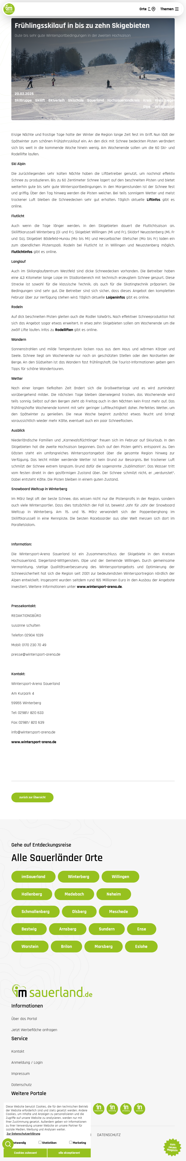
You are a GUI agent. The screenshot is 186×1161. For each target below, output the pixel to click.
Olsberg (79, 912)
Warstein (30, 946)
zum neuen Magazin (172, 1147)
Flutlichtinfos (21, 251)
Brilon (66, 946)
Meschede (118, 912)
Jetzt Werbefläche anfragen (34, 1029)
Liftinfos (153, 199)
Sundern (107, 929)
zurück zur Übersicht (32, 797)
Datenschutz (109, 1134)
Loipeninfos (115, 297)
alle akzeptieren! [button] (69, 1153)
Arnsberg (67, 929)
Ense (141, 929)
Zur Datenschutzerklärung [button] (23, 1134)
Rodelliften (64, 329)
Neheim (114, 894)
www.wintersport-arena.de (99, 586)
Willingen (120, 877)
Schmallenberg (35, 912)
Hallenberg (32, 894)
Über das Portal (24, 1018)
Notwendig (18, 1143)
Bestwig (29, 929)
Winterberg (78, 877)
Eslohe (141, 946)
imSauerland (33, 877)
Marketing (79, 1143)
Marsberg (104, 946)
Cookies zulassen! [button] (25, 1153)
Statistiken (49, 1143)
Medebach (74, 894)
